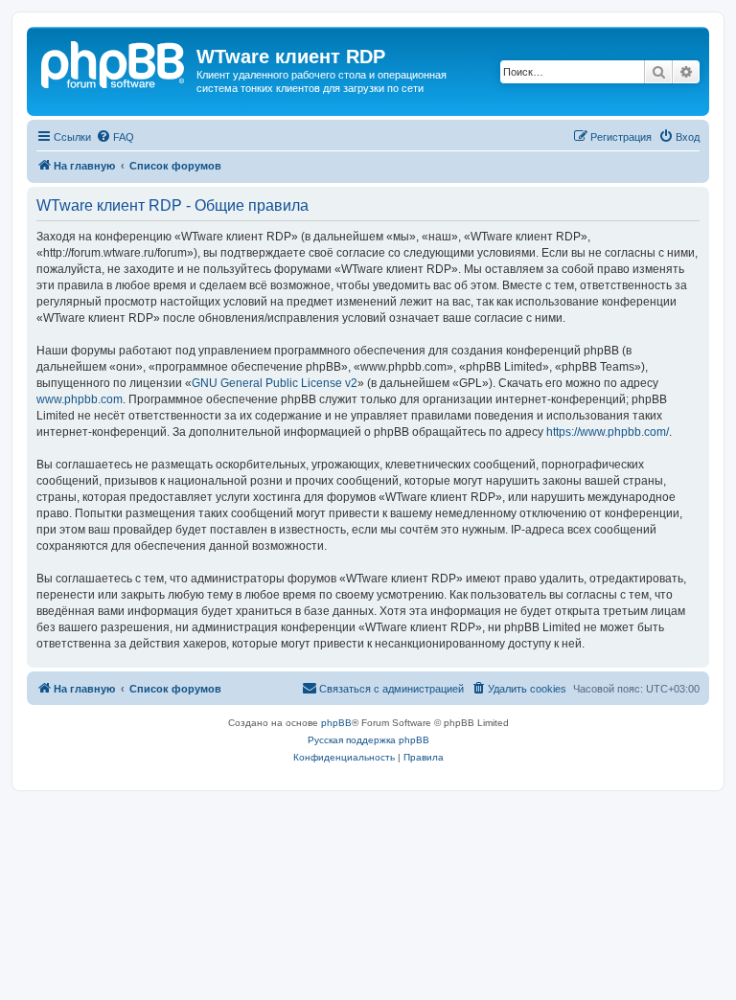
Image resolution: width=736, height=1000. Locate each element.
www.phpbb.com (79, 399)
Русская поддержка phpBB (368, 740)
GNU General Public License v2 (274, 383)
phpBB (336, 722)
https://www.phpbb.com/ (607, 432)
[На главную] (114, 62)
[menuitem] (115, 136)
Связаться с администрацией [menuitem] (391, 688)
